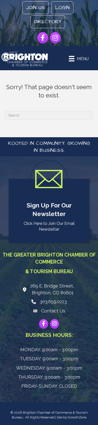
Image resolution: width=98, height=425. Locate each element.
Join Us (35, 7)
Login (62, 7)
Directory (47, 21)
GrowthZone (77, 417)
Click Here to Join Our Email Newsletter (49, 226)
